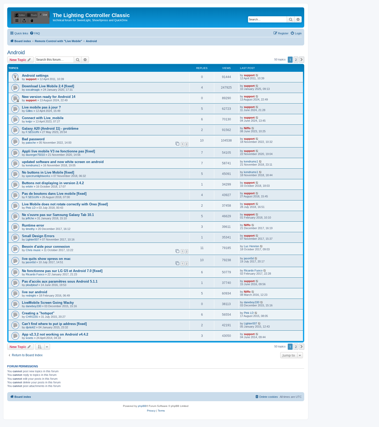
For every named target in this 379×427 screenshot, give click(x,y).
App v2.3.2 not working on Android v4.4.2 (55, 334)
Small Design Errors (38, 236)
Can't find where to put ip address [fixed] (54, 324)
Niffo (247, 128)
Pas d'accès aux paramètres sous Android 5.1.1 (59, 281)
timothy (30, 228)
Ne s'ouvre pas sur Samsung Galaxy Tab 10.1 (58, 215)
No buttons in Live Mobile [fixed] (48, 172)
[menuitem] (35, 33)
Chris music (33, 250)
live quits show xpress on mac (46, 259)
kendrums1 (33, 165)
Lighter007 (32, 239)
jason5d (31, 262)
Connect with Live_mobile (42, 118)
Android (16, 52)
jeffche (30, 218)
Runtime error (33, 225)
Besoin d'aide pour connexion (46, 247)
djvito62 (30, 327)
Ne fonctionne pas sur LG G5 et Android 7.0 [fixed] (62, 271)
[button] (301, 60)
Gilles (29, 110)
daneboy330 (33, 306)
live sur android (34, 292)
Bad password (33, 139)
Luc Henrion (251, 246)
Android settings (35, 75)
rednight (31, 295)
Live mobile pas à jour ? (41, 107)
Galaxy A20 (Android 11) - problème (50, 128)
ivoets (29, 337)
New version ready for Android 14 (48, 97)
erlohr (29, 186)
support (31, 79)
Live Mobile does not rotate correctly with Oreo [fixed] (65, 204)
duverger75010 (35, 154)
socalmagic (33, 89)
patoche (31, 142)
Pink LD (31, 207)
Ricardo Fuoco (35, 274)
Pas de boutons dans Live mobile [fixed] (54, 194)
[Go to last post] (257, 75)
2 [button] (296, 59)
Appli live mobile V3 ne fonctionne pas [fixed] (58, 151)
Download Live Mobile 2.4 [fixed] (48, 86)
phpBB (142, 406)
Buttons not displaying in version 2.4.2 (53, 183)
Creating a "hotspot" (38, 313)
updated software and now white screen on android (63, 162)
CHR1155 (32, 316)
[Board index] (31, 17)
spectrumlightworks (38, 175)
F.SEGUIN (32, 132)
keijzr (29, 121)
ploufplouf (32, 284)
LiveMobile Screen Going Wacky (48, 303)
